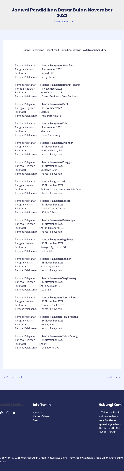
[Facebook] (1, 412)
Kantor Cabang (41, 416)
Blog (35, 420)
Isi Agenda (67, 21)
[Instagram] (7, 412)
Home (56, 21)
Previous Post (12, 377)
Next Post (113, 377)
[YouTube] (14, 412)
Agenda (37, 412)
